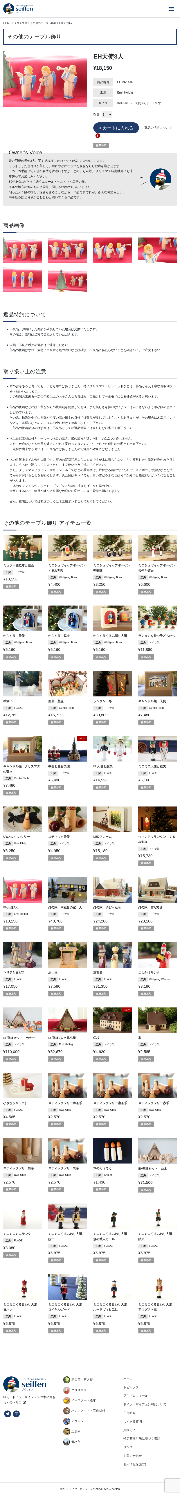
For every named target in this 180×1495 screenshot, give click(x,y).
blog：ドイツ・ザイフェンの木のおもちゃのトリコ (29, 1399)
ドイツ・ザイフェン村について (144, 1404)
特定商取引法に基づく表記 (141, 1438)
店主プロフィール (135, 1395)
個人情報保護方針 (135, 1464)
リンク (128, 1447)
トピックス (131, 1387)
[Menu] (171, 9)
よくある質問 (132, 1421)
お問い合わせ (132, 1455)
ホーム (128, 1379)
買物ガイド (131, 1430)
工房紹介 (129, 1413)
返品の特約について (158, 127)
